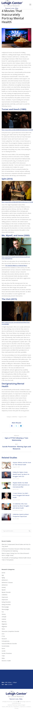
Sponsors (22, 706)
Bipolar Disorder (6, 592)
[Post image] (6, 465)
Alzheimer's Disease (7, 582)
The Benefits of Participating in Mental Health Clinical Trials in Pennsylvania (16, 559)
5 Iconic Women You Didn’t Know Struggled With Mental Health (21, 495)
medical (4, 619)
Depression (5, 597)
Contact (28, 706)
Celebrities (14, 416)
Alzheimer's (5, 580)
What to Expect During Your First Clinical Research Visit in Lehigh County (15, 554)
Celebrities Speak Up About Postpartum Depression (21, 515)
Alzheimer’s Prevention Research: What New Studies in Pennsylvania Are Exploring (16, 550)
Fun (3, 612)
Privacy (16, 708)
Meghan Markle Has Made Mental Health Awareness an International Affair (21, 485)
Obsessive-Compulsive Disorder (10, 631)
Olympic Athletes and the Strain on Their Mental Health (22, 463)
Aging (3, 577)
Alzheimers (5, 585)
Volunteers (16, 706)
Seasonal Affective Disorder (9, 643)
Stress (3, 648)
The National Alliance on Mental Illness (16, 265)
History (4, 614)
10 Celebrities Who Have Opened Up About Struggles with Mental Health (21, 506)
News (3, 629)
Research (4, 638)
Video (3, 658)
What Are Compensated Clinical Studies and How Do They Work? (16, 545)
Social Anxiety (5, 646)
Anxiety (4, 587)
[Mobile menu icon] (30, 5)
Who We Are (9, 706)
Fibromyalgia (5, 607)
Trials (3, 656)
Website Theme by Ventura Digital (16, 705)
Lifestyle (4, 616)
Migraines (4, 624)
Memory (4, 621)
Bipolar (4, 590)
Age (3, 575)
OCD (3, 634)
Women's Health (6, 660)
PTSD (3, 636)
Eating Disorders (6, 602)
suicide (3, 651)
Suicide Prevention (7, 653)
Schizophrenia (5, 641)
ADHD (3, 573)
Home (3, 706)
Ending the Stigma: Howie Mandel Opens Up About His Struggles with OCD (21, 474)
